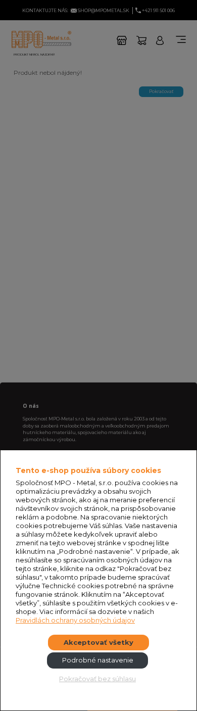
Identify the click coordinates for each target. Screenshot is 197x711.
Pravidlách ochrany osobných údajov (75, 620)
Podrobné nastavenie (97, 660)
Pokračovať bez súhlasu (97, 679)
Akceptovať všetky (98, 642)
